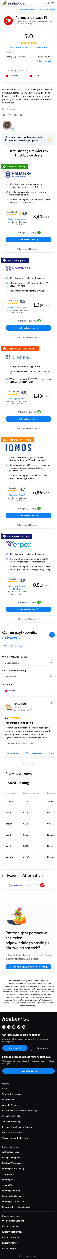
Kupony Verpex (9, 1248)
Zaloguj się (42, 1048)
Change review (35, 753)
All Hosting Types (10, 1151)
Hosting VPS (8, 1179)
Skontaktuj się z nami (12, 1094)
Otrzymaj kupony (29, 232)
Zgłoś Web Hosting (11, 1116)
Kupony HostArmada (12, 1231)
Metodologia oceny (28, 9)
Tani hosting (8, 1173)
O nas (5, 1088)
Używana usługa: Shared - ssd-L (19, 743)
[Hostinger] (18, 268)
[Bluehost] (18, 357)
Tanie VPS (7, 1185)
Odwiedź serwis (26, 239)
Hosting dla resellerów (13, 1201)
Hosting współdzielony (13, 1168)
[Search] (47, 3)
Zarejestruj (15, 1048)
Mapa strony (8, 1099)
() (52, 753)
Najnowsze (10, 676)
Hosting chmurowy (11, 1190)
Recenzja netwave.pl (31, 18)
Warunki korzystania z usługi (15, 1138)
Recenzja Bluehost (17, 398)
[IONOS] (18, 448)
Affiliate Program (10, 1105)
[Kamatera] (18, 174)
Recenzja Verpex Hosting (17, 587)
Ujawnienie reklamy (46, 9)
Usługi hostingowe (11, 1157)
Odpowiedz (15, 753)
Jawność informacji (11, 1121)
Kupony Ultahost (10, 1242)
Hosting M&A (27, 1071)
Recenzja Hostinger (17, 307)
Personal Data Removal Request (17, 1127)
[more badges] (12, 128)
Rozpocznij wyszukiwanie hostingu (30, 966)
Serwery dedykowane (12, 1196)
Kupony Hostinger (11, 1237)
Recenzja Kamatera (17, 219)
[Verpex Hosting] (18, 544)
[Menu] (52, 3)
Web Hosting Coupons (13, 1220)
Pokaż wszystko (44, 61)
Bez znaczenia (12, 662)
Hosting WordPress (11, 1162)
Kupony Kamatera (10, 1226)
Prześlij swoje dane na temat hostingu (19, 1110)
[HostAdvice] (13, 3)
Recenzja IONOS (17, 495)
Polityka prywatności (12, 1132)
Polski (12, 690)
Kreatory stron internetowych (16, 1207)
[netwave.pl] (8, 21)
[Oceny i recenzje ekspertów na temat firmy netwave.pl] (4, 115)
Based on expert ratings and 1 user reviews (28, 47)
